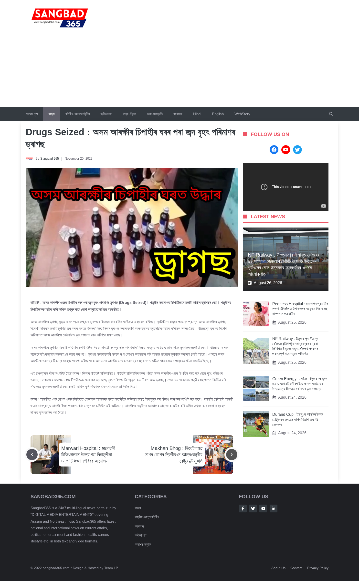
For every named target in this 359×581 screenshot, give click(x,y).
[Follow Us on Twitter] (253, 508)
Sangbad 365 (49, 158)
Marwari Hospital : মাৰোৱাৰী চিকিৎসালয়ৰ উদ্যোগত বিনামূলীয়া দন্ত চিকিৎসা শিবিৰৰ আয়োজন (88, 455)
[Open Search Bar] (331, 114)
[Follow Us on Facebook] (243, 508)
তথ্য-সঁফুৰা (129, 114)
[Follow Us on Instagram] (263, 508)
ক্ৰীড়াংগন (106, 114)
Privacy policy (317, 568)
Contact (296, 568)
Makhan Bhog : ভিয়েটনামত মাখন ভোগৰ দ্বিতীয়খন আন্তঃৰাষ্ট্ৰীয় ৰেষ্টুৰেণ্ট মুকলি (173, 455)
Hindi (197, 114)
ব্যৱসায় (177, 114)
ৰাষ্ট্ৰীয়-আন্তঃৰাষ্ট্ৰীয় (77, 114)
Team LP (111, 568)
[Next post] (231, 454)
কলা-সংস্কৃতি (155, 114)
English (218, 114)
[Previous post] (32, 454)
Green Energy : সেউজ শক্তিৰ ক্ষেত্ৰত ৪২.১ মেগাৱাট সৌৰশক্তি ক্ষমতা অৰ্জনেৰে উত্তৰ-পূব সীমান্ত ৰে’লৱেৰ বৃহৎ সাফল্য (299, 384)
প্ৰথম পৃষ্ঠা (32, 114)
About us (278, 568)
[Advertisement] (179, 70)
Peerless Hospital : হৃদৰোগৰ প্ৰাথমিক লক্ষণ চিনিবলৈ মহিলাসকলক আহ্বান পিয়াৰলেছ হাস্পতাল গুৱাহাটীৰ (300, 309)
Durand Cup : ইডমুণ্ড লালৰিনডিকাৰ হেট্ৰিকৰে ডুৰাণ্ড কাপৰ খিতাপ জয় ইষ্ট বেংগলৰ (297, 419)
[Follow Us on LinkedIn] (273, 508)
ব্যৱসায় (139, 526)
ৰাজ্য (52, 114)
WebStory (242, 114)
